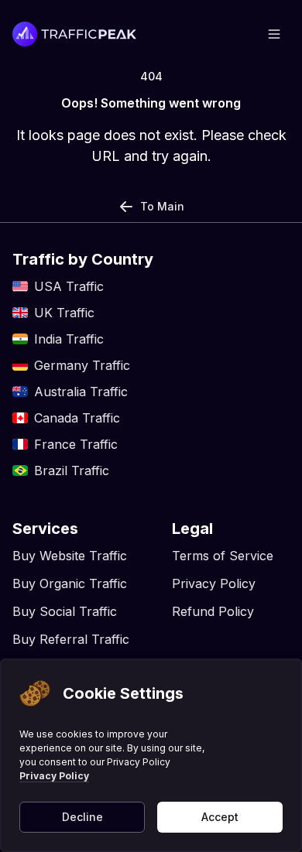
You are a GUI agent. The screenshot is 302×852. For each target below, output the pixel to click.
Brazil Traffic (71, 470)
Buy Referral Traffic (70, 639)
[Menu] (274, 34)
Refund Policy (213, 611)
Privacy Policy (54, 776)
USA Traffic (69, 286)
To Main (162, 206)
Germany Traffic (82, 365)
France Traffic (76, 444)
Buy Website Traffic (69, 555)
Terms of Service (222, 555)
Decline (82, 816)
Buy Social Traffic (64, 611)
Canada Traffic (77, 418)
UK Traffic (64, 312)
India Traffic (69, 339)
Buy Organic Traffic (69, 583)
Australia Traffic (81, 391)
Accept (220, 816)
